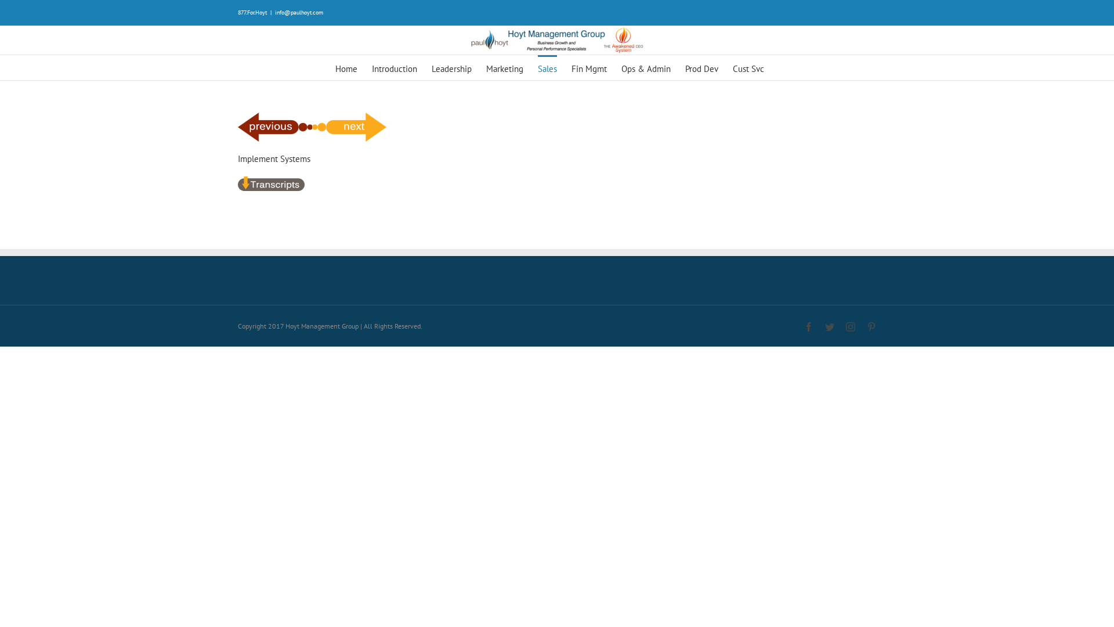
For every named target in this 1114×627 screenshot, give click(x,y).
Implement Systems (274, 158)
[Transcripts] (271, 182)
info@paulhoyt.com (299, 12)
